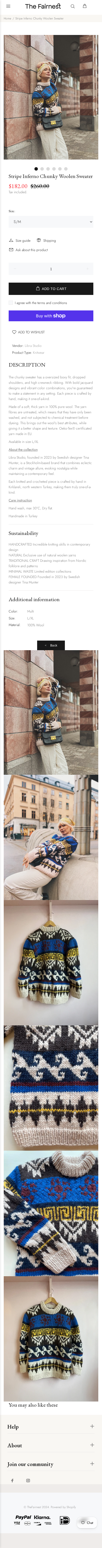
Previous (8, 97)
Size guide (23, 240)
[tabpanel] (51, 97)
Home (7, 18)
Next (93, 97)
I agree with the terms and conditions (41, 302)
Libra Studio (33, 345)
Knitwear (39, 352)
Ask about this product (32, 249)
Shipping (49, 240)
